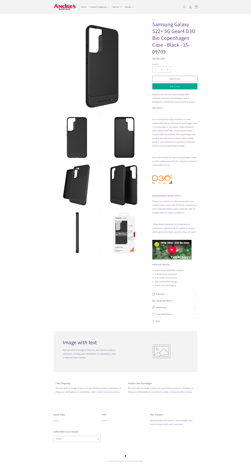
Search (56, 420)
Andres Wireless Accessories (121, 461)
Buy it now (175, 86)
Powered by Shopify (137, 461)
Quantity (155, 64)
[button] (184, 7)
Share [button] (157, 321)
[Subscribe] (98, 439)
